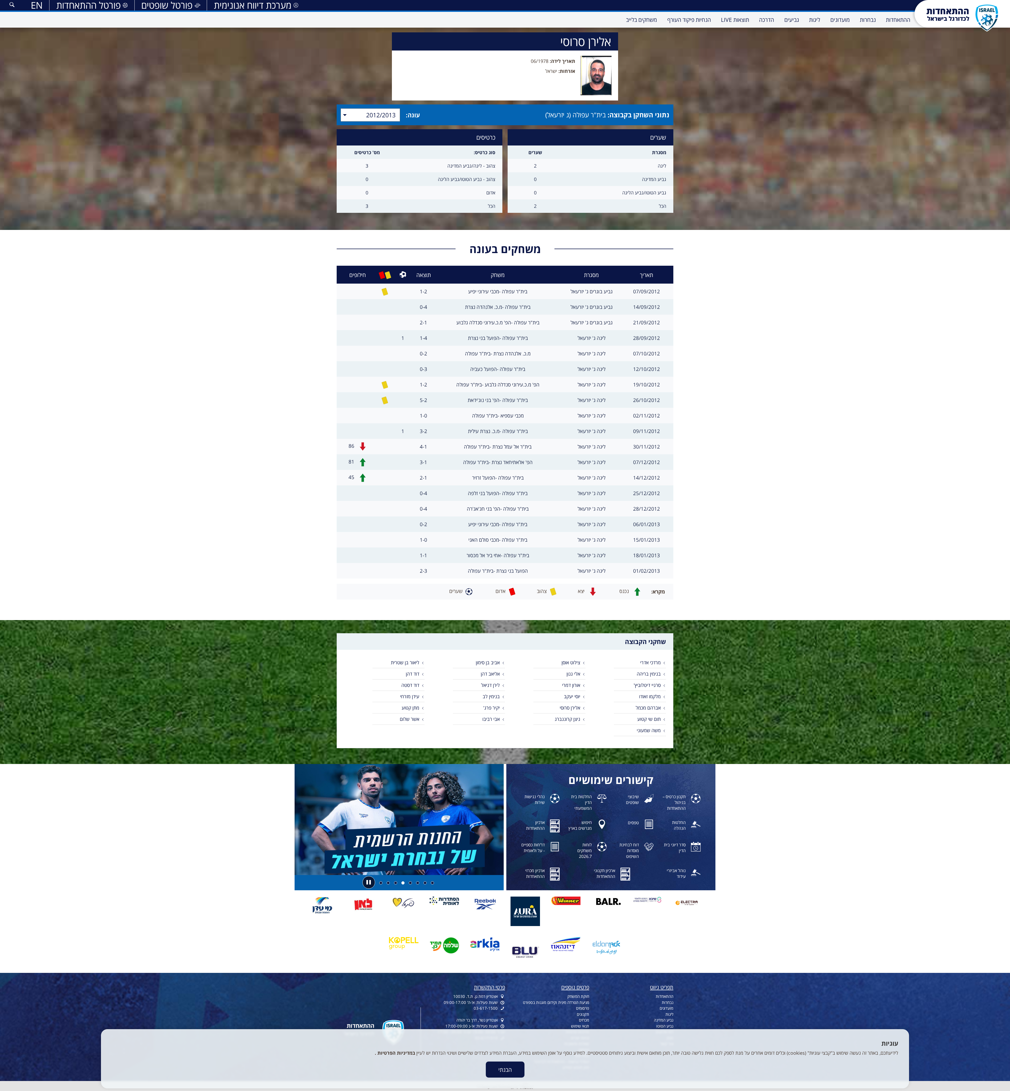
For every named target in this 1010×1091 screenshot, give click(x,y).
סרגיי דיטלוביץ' (647, 685)
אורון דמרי (571, 685)
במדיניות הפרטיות (395, 1053)
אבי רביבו (491, 719)
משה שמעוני (649, 730)
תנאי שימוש (580, 1026)
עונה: (413, 115)
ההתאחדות (664, 996)
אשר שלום (409, 719)
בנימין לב (491, 696)
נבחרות (667, 1002)
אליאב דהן (490, 674)
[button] (12, 5)
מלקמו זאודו (650, 696)
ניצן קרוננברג (567, 719)
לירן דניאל (490, 685)
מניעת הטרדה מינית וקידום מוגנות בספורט (556, 1002)
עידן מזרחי (409, 696)
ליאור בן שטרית (405, 662)
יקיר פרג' (491, 708)
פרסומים (582, 1008)
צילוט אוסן (571, 662)
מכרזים (584, 1020)
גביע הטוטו (664, 1026)
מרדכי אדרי (650, 662)
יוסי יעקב (572, 696)
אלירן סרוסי (570, 708)
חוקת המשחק (578, 996)
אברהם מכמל (648, 708)
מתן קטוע (410, 708)
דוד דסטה (410, 685)
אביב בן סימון (488, 662)
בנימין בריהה (649, 674)
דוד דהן (412, 674)
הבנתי (505, 1069)
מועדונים (666, 1008)
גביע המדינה (663, 1020)
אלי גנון (573, 674)
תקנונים (583, 1014)
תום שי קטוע (649, 719)
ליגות (669, 1014)
